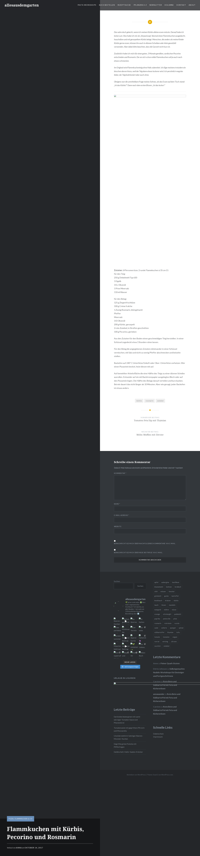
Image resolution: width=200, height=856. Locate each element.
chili (156, 591)
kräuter (168, 600)
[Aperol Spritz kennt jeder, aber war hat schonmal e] (134, 638)
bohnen (169, 587)
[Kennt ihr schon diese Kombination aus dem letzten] (134, 654)
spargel (173, 628)
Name (117, 504)
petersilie (166, 619)
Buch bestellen (107, 5)
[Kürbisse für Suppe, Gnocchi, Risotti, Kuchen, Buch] (125, 629)
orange (157, 614)
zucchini (157, 646)
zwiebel (160, 401)
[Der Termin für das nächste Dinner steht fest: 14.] (134, 629)
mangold (157, 610)
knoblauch (158, 600)
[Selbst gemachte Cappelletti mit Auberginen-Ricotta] (125, 621)
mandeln (172, 605)
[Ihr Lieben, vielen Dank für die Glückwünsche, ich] (142, 646)
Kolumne (169, 5)
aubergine (165, 582)
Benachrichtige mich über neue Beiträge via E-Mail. (138, 552)
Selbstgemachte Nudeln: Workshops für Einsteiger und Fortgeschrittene (169, 672)
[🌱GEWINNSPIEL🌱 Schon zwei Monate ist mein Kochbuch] (134, 646)
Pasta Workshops (87, 5)
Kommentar (120, 473)
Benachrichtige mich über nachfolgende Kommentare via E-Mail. (145, 543)
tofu (178, 632)
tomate (157, 637)
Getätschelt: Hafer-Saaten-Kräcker (128, 752)
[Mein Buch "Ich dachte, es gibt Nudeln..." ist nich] (142, 654)
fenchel (171, 591)
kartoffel (175, 596)
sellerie (164, 628)
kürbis (139, 401)
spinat (181, 628)
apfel (156, 582)
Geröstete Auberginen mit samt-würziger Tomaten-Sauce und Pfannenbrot (127, 720)
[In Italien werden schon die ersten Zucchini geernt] (142, 621)
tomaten (166, 637)
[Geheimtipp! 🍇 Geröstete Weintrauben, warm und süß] (142, 638)
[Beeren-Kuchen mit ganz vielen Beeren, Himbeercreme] (117, 621)
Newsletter (156, 5)
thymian (170, 632)
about (192, 5)
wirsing (165, 641)
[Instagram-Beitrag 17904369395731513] (125, 638)
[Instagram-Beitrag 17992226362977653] (125, 646)
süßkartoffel (159, 632)
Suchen (117, 581)
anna (19, 848)
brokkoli (178, 587)
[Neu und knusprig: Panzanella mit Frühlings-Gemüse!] (125, 654)
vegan (174, 637)
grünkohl (157, 596)
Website (117, 526)
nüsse (174, 610)
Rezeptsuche (124, 5)
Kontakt (181, 5)
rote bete (167, 623)
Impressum (158, 737)
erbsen (163, 591)
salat (156, 628)
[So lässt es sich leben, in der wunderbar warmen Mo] (134, 621)
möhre (166, 610)
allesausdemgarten (22, 5)
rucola (176, 623)
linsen (163, 605)
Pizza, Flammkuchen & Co (20, 819)
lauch (156, 605)
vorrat (156, 641)
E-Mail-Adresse (121, 515)
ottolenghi (167, 614)
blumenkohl (158, 587)
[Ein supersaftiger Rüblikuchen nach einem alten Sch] (117, 654)
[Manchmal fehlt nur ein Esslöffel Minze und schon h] (117, 646)
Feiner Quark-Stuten (170, 663)
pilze (175, 619)
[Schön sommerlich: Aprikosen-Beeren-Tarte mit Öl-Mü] (117, 638)
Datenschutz (158, 734)
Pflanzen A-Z (140, 5)
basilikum (175, 582)
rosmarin (149, 401)
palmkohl (177, 614)
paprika (157, 619)
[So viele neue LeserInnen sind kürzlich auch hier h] (142, 629)
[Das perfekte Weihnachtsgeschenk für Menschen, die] (117, 629)
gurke (166, 596)
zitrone (174, 641)
